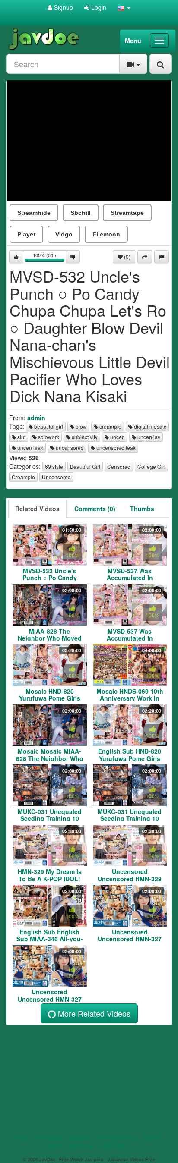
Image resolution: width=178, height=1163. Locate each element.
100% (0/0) (49, 257)
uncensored (69, 447)
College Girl (151, 466)
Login (97, 7)
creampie (109, 426)
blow (80, 426)
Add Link (81, 1145)
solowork (48, 436)
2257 (56, 1145)
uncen (117, 436)
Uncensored (56, 477)
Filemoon (106, 234)
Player (26, 234)
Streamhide (34, 212)
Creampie (23, 477)
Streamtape (127, 212)
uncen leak (29, 447)
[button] (124, 7)
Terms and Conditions (63, 1137)
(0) (126, 256)
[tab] (37, 509)
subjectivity (84, 436)
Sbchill (80, 212)
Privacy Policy (118, 1137)
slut (20, 436)
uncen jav (148, 436)
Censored (118, 466)
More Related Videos (93, 1013)
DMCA (152, 1137)
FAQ (21, 1137)
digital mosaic (149, 426)
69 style (54, 466)
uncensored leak (115, 447)
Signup (62, 7)
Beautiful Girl (85, 466)
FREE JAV (113, 1145)
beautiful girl (48, 426)
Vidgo (64, 234)
